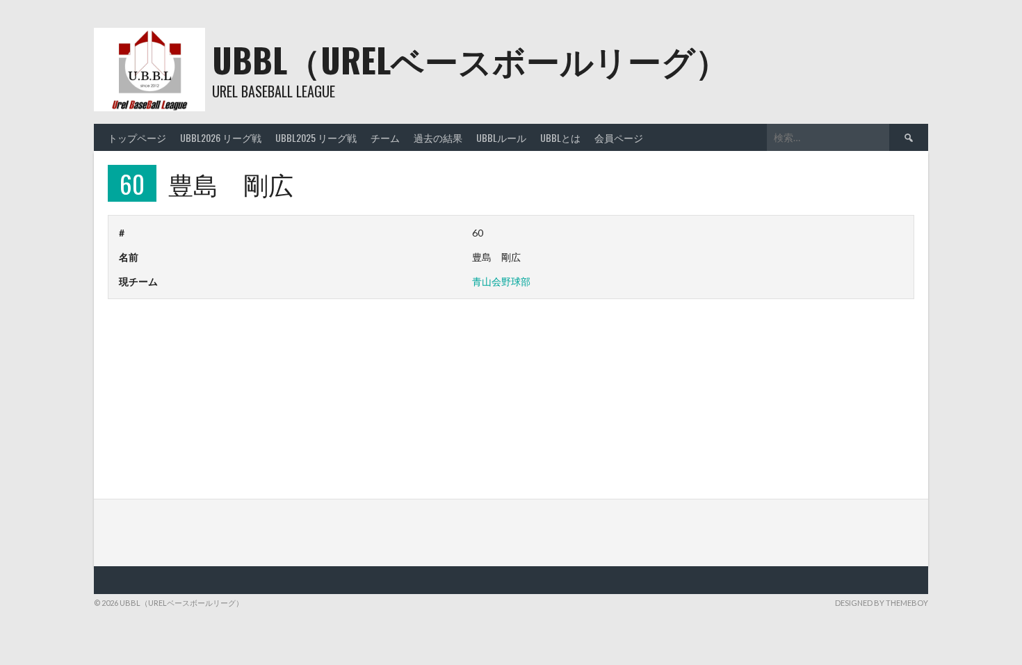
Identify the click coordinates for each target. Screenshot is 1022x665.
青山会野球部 (501, 281)
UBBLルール (501, 137)
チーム (385, 137)
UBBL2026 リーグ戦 (220, 137)
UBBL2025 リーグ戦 (316, 137)
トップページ (137, 137)
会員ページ (618, 137)
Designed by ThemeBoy (881, 602)
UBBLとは (560, 137)
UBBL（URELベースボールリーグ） (470, 59)
